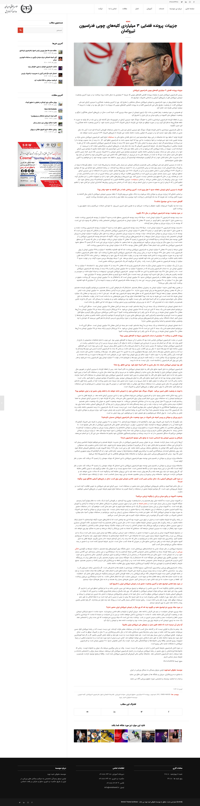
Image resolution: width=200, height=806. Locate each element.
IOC (158, 694)
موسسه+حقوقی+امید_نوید (128, 697)
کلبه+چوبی (81, 694)
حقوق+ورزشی (131, 694)
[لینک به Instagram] (190, 2)
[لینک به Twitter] (182, 2)
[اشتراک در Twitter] (141, 711)
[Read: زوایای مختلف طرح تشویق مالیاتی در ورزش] (60, 131)
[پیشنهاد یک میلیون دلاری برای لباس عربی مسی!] (80, 736)
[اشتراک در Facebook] (168, 711)
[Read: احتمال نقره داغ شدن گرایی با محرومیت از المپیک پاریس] (60, 75)
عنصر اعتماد (143, 503)
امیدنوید (153, 694)
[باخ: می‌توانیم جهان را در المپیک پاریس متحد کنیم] (175, 736)
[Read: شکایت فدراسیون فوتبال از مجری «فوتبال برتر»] (60, 68)
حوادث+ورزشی (120, 694)
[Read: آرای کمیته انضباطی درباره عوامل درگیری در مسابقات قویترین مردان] (60, 58)
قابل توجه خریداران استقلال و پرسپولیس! (44, 116)
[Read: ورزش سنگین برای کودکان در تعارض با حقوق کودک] (60, 103)
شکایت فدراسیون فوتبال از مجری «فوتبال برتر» (42, 67)
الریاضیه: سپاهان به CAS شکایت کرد (45, 80)
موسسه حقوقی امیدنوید (173, 670)
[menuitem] (190, 9)
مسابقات (111, 137)
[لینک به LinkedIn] (186, 2)
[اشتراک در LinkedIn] (114, 711)
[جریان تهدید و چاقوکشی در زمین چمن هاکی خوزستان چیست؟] (107, 736)
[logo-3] (18, 9)
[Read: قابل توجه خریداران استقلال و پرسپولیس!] (60, 117)
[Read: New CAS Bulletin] (60, 110)
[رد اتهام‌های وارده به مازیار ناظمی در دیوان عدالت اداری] (148, 736)
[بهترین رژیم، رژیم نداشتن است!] (94, 736)
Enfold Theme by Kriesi (129, 802)
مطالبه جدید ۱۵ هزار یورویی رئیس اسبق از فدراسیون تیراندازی (38, 50)
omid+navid (165, 694)
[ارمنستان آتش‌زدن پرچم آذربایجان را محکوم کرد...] (198, 403)
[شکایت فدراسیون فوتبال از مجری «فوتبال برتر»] (161, 736)
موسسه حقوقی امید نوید (153, 802)
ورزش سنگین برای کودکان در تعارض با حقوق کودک (41, 102)
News (128, 21)
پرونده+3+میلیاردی (143, 694)
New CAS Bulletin (50, 109)
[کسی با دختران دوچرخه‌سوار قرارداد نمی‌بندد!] (134, 736)
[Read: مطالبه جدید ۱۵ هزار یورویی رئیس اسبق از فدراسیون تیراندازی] (60, 52)
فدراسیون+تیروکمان (92, 694)
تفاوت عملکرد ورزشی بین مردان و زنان (45, 123)
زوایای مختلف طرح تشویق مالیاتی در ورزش (43, 129)
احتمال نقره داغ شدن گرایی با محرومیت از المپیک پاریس (39, 73)
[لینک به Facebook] (194, 2)
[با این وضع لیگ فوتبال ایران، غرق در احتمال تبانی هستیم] (121, 736)
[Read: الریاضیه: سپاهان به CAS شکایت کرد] (60, 81)
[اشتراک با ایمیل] (87, 711)
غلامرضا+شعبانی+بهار (107, 694)
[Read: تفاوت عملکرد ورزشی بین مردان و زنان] (60, 124)
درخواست (134, 179)
